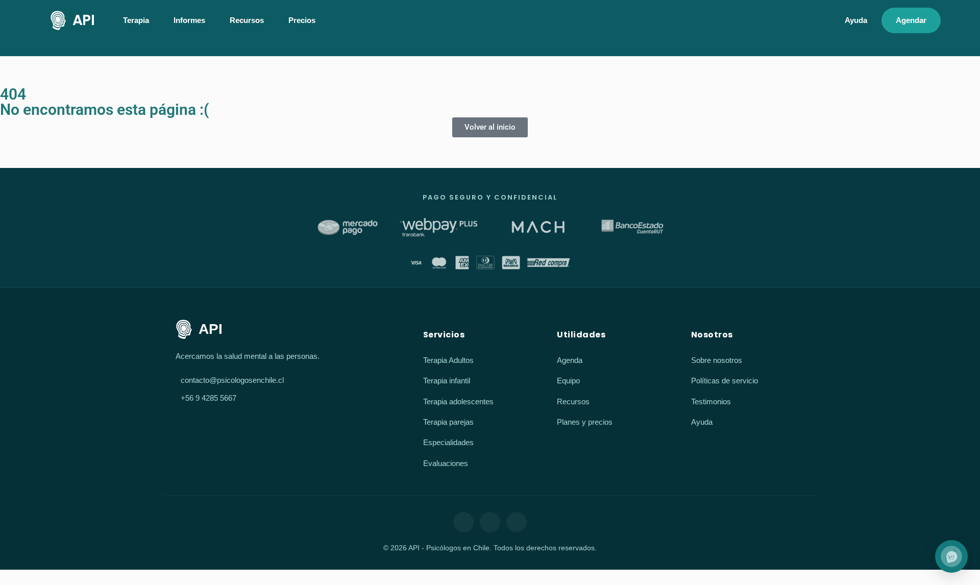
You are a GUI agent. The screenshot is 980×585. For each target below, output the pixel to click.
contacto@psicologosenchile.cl (232, 380)
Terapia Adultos (448, 360)
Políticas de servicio (724, 380)
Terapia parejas (448, 422)
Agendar (911, 20)
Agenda (569, 360)
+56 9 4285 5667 (208, 398)
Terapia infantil (446, 380)
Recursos (573, 401)
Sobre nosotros (716, 360)
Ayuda (856, 20)
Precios (301, 20)
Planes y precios (584, 422)
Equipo (568, 380)
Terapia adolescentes (458, 401)
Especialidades (448, 442)
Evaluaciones (445, 463)
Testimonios (711, 401)
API (83, 20)
